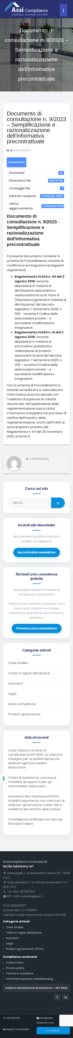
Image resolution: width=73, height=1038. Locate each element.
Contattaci (53, 1030)
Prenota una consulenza (36, 628)
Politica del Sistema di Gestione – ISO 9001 (36, 988)
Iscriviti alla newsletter (37, 552)
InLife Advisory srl (18, 866)
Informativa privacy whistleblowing (29, 979)
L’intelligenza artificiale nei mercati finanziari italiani (35, 821)
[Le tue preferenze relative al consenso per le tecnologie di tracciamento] (3, 778)
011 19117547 (13, 1018)
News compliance (22, 704)
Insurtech (15, 683)
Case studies (18, 663)
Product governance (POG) (25, 949)
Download (17, 162)
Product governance (24, 714)
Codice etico (15, 963)
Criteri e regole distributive (29, 673)
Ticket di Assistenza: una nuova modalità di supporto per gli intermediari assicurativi (32, 781)
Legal (12, 693)
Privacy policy (15, 968)
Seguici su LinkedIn (17, 1029)
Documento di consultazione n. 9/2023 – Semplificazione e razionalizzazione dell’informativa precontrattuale (36, 127)
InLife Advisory (21, 150)
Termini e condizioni (19, 973)
